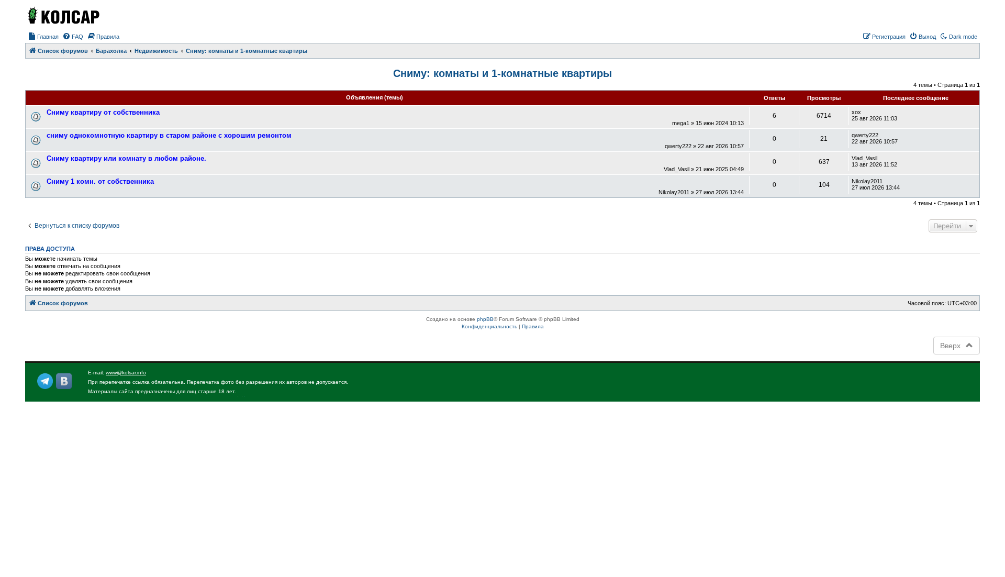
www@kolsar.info (126, 372)
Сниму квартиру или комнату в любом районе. (126, 158)
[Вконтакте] (64, 381)
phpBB (485, 319)
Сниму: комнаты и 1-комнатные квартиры (502, 73)
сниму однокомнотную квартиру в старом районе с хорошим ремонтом (169, 135)
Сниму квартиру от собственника (103, 112)
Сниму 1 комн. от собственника (100, 181)
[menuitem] (43, 36)
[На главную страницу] (62, 15)
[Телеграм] (45, 381)
